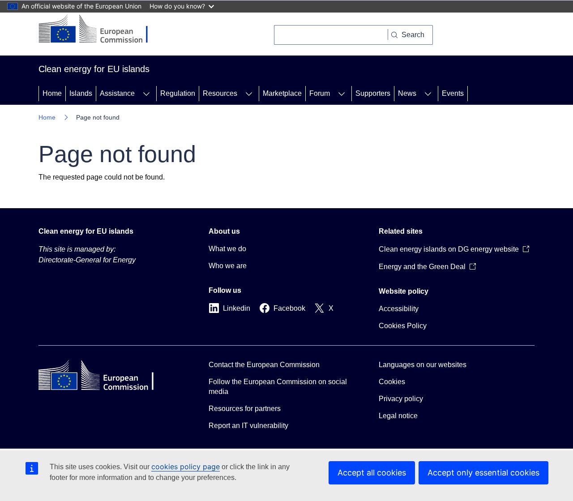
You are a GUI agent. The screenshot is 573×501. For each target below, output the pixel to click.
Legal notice (398, 416)
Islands (80, 93)
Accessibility (399, 309)
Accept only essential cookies (483, 472)
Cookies (392, 381)
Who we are (228, 266)
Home (52, 93)
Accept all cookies (372, 472)
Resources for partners (245, 408)
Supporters (372, 93)
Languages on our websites (422, 364)
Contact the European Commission (264, 364)
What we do (227, 249)
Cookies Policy (403, 326)
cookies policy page (185, 466)
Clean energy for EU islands (85, 231)
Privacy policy (401, 399)
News (407, 93)
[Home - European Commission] (100, 29)
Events (453, 93)
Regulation (177, 93)
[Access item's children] (146, 93)
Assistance (117, 93)
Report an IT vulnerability (248, 425)
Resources (220, 93)
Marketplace (282, 93)
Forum (319, 93)
